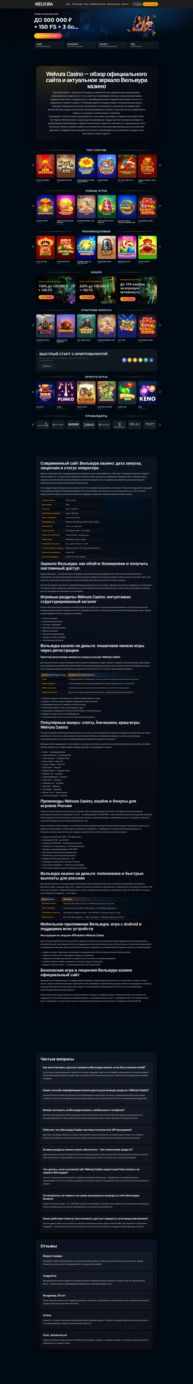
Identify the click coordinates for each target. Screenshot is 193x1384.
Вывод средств (113, 4)
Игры (68, 4)
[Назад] (33, 165)
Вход (86, 4)
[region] (96, 169)
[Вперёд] (160, 165)
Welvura (44, 4)
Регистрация (77, 4)
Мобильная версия (98, 4)
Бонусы (125, 4)
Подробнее (46, 366)
